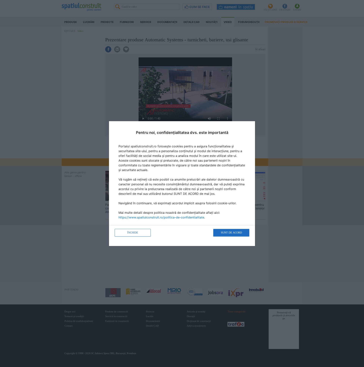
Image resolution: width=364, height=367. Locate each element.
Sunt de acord (231, 232)
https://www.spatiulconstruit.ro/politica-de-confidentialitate (161, 217)
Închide (132, 232)
